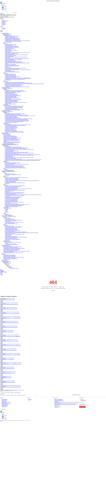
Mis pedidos (3, 22)
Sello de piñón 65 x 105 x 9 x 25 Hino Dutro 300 (7, 359)
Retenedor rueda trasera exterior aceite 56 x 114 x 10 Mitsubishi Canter (10, 336)
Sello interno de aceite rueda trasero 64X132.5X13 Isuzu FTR (9, 327)
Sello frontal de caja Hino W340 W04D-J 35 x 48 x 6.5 (7, 373)
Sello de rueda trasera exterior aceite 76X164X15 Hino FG (8, 350)
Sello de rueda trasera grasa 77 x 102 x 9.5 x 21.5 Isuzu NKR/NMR (9, 313)
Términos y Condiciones (10, 392)
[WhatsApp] (3, 409)
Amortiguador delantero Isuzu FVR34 (5, 377)
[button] (53, 3)
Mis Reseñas (3, 24)
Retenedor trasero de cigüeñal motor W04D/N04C (7, 368)
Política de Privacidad (17, 392)
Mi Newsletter (4, 23)
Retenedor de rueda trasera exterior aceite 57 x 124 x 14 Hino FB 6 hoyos (10, 345)
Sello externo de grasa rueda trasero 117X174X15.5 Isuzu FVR (9, 304)
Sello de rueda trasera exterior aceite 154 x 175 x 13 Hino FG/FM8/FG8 (10, 354)
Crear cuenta (3, 28)
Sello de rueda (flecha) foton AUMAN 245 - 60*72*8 (7, 299)
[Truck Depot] (2, 393)
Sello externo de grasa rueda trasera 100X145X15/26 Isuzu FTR (9, 322)
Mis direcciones (4, 21)
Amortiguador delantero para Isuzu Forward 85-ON (7, 382)
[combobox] (4, 16)
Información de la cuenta (5, 20)
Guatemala (5, 6)
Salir (2, 25)
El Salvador (5, 418)
